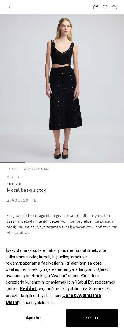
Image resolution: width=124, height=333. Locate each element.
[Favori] (105, 7)
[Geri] (10, 7)
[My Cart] (114, 7)
